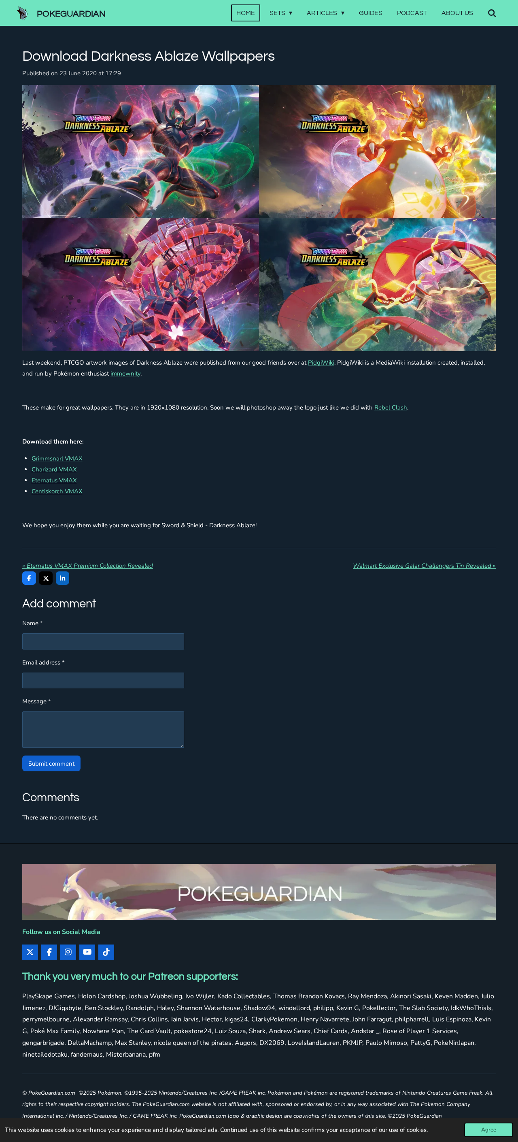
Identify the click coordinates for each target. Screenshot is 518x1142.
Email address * (43, 662)
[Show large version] (259, 218)
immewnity (125, 373)
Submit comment (51, 764)
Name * (32, 623)
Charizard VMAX (54, 469)
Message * (36, 701)
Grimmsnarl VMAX (57, 458)
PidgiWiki (321, 363)
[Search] (492, 13)
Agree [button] (488, 1130)
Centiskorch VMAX (57, 491)
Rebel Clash (390, 407)
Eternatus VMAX (54, 480)
